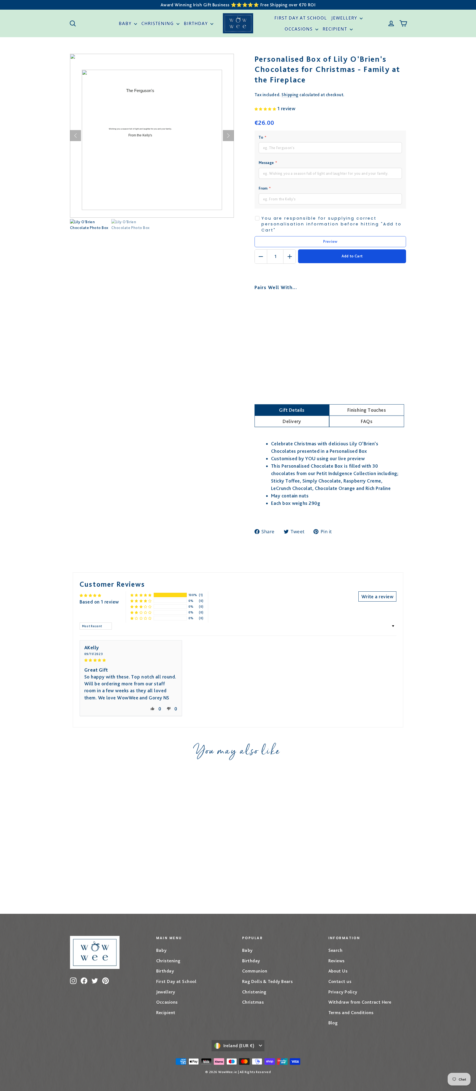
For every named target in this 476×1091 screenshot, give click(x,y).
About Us (338, 971)
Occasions (299, 29)
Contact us (339, 981)
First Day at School (300, 18)
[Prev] (75, 135)
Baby (126, 23)
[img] (130, 659)
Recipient (335, 29)
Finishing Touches (366, 410)
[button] (266, 108)
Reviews (336, 960)
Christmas (253, 1002)
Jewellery (344, 18)
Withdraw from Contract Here (359, 1002)
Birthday (196, 23)
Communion (254, 971)
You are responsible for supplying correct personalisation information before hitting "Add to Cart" (331, 224)
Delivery (292, 421)
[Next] (228, 135)
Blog (333, 1022)
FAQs (367, 421)
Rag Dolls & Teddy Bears (267, 981)
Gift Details (291, 410)
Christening (158, 23)
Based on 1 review (99, 602)
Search (335, 950)
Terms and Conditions (351, 1012)
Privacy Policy (342, 992)
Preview (330, 241)
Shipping (290, 94)
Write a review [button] (377, 596)
